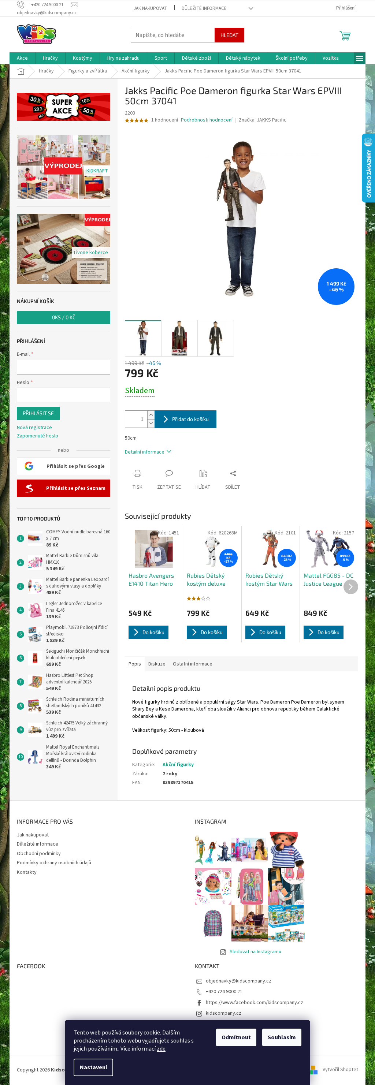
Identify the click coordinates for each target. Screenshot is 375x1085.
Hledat (229, 35)
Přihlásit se (38, 413)
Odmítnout (236, 1037)
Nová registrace (34, 427)
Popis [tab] (135, 664)
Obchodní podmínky (39, 853)
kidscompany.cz (223, 1013)
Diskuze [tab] (157, 664)
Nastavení (93, 1067)
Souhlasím (282, 1037)
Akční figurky (178, 764)
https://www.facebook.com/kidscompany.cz (254, 1002)
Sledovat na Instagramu (255, 951)
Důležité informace (204, 8)
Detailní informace (144, 452)
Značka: (262, 120)
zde (161, 1049)
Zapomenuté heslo (37, 436)
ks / (63, 317)
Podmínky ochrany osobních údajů (54, 862)
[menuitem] (22, 58)
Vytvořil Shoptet (340, 1070)
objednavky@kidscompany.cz (238, 981)
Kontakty (27, 872)
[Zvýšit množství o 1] (151, 415)
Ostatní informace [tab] (192, 664)
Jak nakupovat (150, 8)
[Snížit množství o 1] (151, 423)
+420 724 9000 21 (224, 991)
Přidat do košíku (190, 419)
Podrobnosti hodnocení (207, 120)
